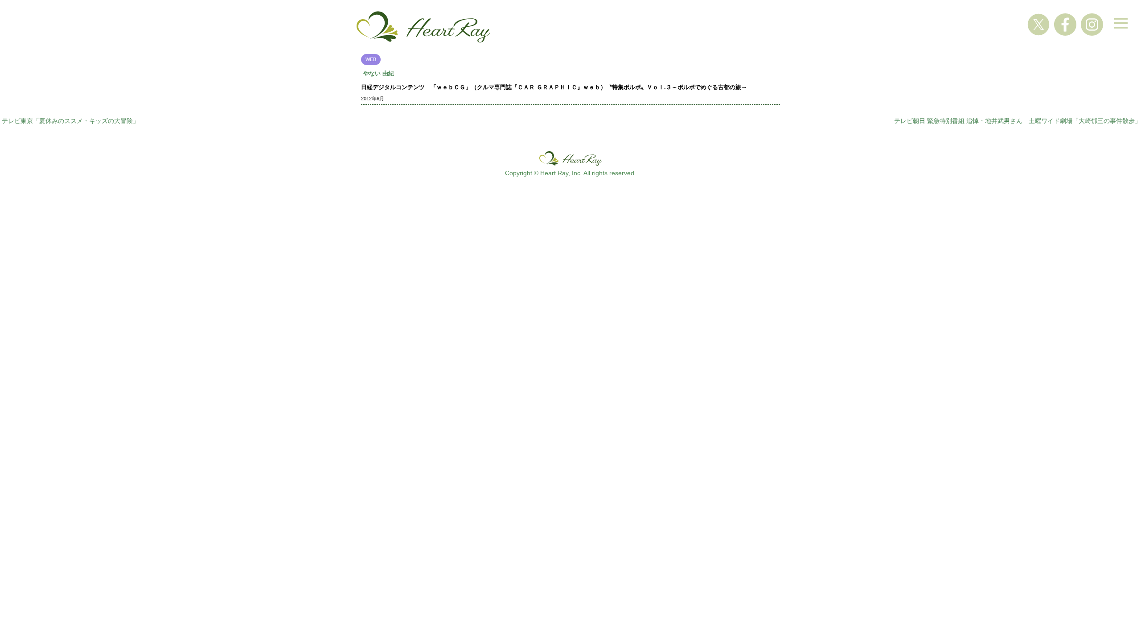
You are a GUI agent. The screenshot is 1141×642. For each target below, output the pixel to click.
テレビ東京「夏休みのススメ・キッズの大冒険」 (70, 120)
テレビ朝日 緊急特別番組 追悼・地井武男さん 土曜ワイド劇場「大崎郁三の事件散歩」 (1017, 120)
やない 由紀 (378, 73)
